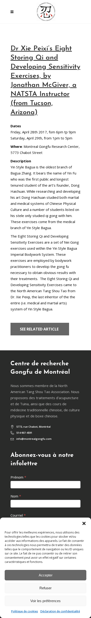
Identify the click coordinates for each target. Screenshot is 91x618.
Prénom (18, 477)
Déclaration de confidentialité (60, 611)
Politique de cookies (24, 611)
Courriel (18, 515)
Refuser (45, 588)
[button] (84, 523)
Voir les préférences (45, 601)
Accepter (45, 575)
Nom (15, 496)
